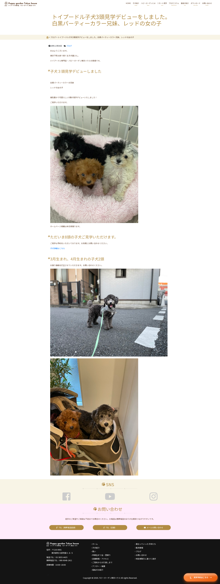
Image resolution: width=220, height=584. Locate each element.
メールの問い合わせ (155, 527)
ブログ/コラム (174, 4)
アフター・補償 (98, 566)
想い (94, 551)
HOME (128, 3)
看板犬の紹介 (97, 569)
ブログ (69, 45)
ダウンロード (195, 4)
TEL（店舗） (111, 527)
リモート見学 (162, 4)
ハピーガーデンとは (148, 4)
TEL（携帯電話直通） (68, 527)
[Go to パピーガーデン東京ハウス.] (47, 37)
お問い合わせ (207, 4)
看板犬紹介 (185, 4)
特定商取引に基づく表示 (146, 558)
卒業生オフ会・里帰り (101, 555)
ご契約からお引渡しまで (102, 562)
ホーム (95, 544)
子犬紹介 (136, 4)
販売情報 (139, 547)
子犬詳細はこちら (57, 248)
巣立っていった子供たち (146, 544)
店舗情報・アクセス (100, 558)
